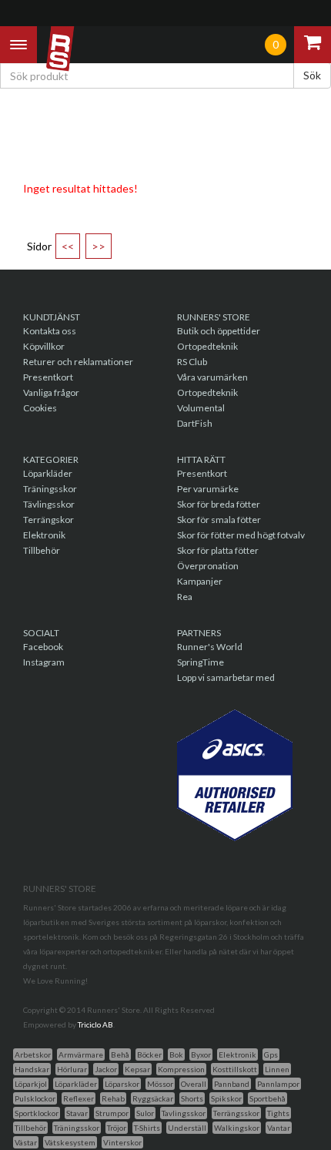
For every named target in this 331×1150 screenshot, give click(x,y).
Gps (271, 1054)
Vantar (278, 1127)
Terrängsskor (236, 1113)
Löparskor (122, 1083)
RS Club (192, 361)
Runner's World (209, 646)
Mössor (160, 1083)
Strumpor (112, 1113)
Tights (278, 1113)
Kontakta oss (49, 331)
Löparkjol (31, 1083)
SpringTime (200, 662)
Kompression (181, 1069)
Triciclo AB (95, 1024)
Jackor (106, 1069)
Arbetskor (33, 1054)
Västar (26, 1142)
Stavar (77, 1113)
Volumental (201, 408)
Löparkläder (47, 473)
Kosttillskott (234, 1069)
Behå (120, 1054)
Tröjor (116, 1127)
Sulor (145, 1113)
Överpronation (208, 566)
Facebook (43, 646)
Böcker (149, 1054)
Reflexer (78, 1098)
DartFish (194, 423)
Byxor (201, 1054)
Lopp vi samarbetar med (226, 677)
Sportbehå (267, 1098)
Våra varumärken (212, 377)
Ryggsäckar (152, 1098)
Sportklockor (37, 1113)
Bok (176, 1054)
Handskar (32, 1069)
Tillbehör (41, 550)
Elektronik (44, 535)
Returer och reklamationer (78, 361)
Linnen (277, 1069)
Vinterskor (122, 1142)
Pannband (231, 1083)
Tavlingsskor (184, 1113)
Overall (193, 1083)
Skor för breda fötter (218, 504)
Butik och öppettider (218, 331)
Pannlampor (278, 1083)
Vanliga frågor (51, 392)
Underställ (187, 1127)
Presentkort (48, 377)
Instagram (44, 662)
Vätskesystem (70, 1142)
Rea (184, 596)
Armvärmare (81, 1054)
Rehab (113, 1098)
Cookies (40, 408)
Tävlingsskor (49, 504)
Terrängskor (48, 519)
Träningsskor (50, 489)
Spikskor (226, 1098)
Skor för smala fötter (219, 519)
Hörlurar (72, 1069)
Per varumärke (208, 489)
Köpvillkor (44, 346)
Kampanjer (199, 581)
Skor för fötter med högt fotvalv (241, 535)
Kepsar (137, 1069)
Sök (312, 75)
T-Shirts (147, 1127)
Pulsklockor (35, 1098)
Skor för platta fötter (218, 550)
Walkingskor (236, 1127)
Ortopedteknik (207, 346)
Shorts (192, 1098)
